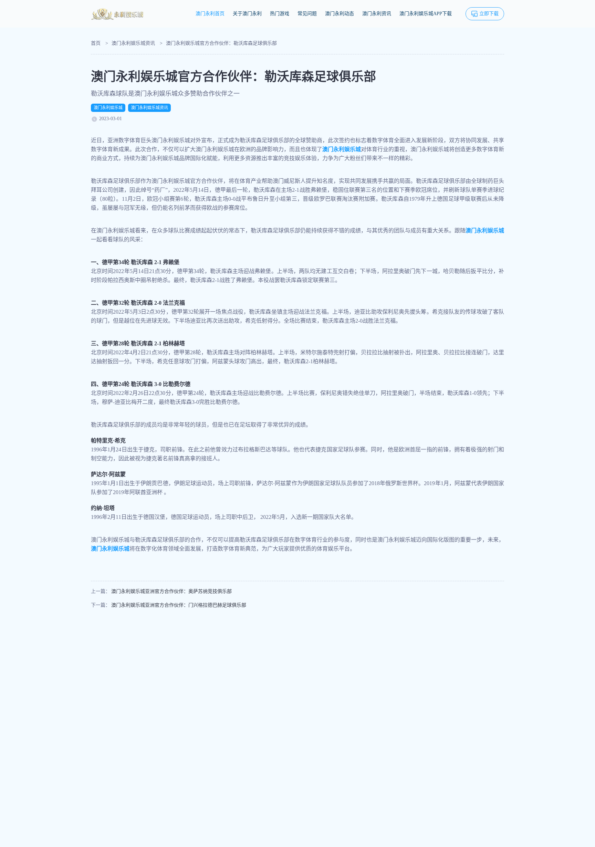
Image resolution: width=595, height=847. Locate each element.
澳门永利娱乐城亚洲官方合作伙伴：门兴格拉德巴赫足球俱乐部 (178, 605)
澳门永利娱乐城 (108, 107)
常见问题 (307, 13)
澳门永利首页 (210, 13)
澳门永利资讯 (376, 13)
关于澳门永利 (247, 13)
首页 (96, 43)
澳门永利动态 (339, 13)
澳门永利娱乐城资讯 (133, 43)
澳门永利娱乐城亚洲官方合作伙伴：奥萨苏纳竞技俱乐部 (171, 591)
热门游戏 (279, 13)
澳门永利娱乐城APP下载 (425, 13)
